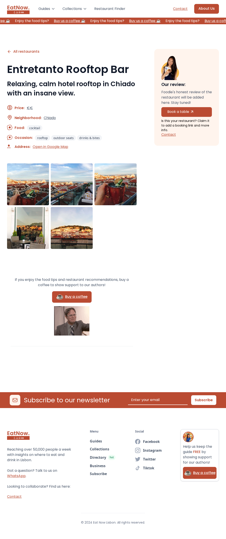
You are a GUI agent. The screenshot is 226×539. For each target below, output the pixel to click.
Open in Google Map (50, 147)
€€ (30, 108)
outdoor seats (63, 138)
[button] (47, 9)
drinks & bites (89, 138)
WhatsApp (16, 475)
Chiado (50, 118)
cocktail (34, 128)
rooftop (42, 138)
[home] (18, 9)
